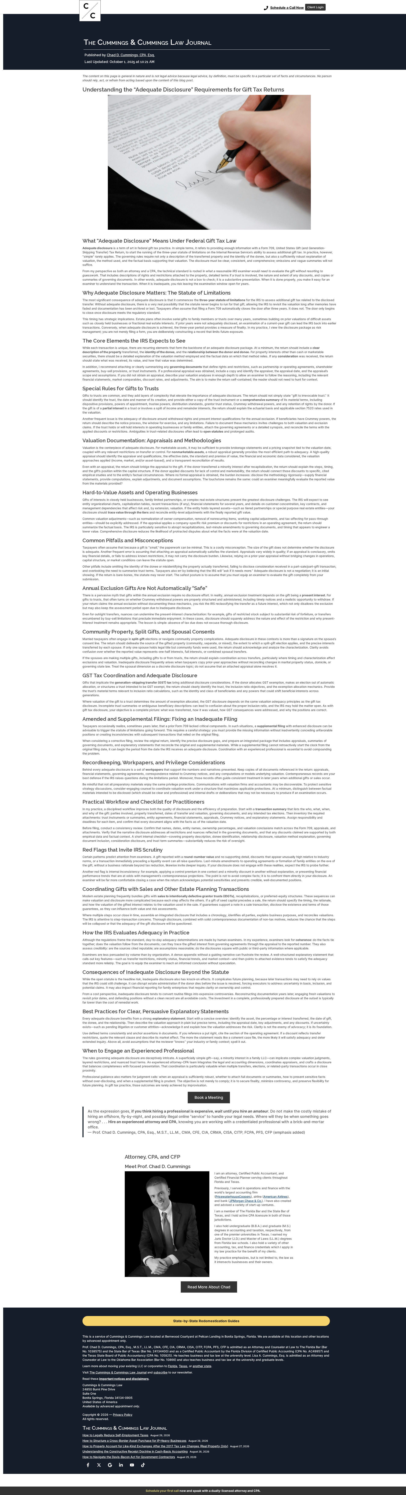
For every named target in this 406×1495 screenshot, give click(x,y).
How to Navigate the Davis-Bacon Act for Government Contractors (128, 1457)
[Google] (110, 1465)
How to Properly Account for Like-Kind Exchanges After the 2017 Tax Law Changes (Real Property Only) (155, 1446)
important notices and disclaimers (124, 1378)
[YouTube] (132, 1465)
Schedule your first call (162, 1490)
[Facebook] (88, 1465)
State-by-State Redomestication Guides (206, 1321)
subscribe (160, 1372)
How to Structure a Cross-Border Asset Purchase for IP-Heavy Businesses (134, 1440)
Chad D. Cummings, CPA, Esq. (131, 55)
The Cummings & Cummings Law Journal (118, 1372)
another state (202, 1366)
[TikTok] (143, 1465)
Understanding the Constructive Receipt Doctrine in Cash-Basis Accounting (135, 1451)
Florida (172, 1366)
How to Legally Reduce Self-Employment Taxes (115, 1435)
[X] (99, 1465)
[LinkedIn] (121, 1465)
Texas (183, 1366)
